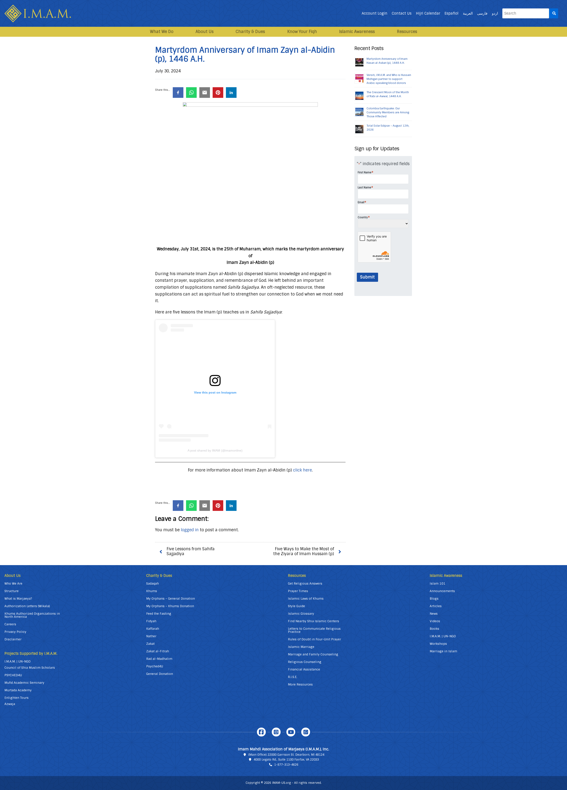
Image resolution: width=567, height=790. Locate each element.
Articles (436, 606)
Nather (151, 636)
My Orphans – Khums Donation (170, 606)
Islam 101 (437, 583)
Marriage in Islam (443, 651)
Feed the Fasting (158, 613)
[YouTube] (291, 732)
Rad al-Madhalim (159, 658)
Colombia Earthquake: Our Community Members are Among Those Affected (388, 112)
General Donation (159, 673)
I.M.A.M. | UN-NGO (17, 661)
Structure (11, 591)
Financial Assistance (304, 669)
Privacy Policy (15, 631)
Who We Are (13, 583)
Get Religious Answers (305, 583)
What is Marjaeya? (18, 598)
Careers (10, 624)
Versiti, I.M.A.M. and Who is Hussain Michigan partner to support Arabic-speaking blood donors (389, 79)
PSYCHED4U (13, 675)
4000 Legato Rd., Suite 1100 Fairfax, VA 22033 (286, 759)
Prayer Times (298, 591)
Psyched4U (154, 666)
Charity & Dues (250, 31)
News (434, 613)
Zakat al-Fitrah (157, 651)
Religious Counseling (304, 661)
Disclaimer (12, 639)
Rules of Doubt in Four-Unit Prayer (314, 639)
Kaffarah (152, 628)
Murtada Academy (18, 690)
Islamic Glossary (301, 613)
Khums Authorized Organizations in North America (32, 615)
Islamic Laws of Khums (306, 598)
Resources (407, 31)
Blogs (434, 598)
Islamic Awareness (357, 31)
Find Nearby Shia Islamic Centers (313, 621)
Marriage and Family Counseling (313, 654)
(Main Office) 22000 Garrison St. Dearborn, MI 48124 (286, 755)
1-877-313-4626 (286, 765)
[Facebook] (261, 732)
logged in (190, 530)
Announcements (442, 591)
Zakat (150, 643)
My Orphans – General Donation (170, 598)
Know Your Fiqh (302, 31)
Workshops (438, 643)
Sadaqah (152, 583)
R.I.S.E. (292, 676)
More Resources (300, 684)
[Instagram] (276, 732)
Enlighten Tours (16, 697)
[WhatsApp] (305, 732)
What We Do (161, 31)
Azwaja (9, 703)
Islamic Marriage (301, 646)
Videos (435, 621)
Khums (151, 591)
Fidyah (151, 621)
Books (434, 628)
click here (302, 470)
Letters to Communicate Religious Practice (314, 630)
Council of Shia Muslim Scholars (29, 667)
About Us (205, 31)
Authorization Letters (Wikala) (27, 606)
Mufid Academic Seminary (24, 682)
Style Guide (296, 606)
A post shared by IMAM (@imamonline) (215, 450)
